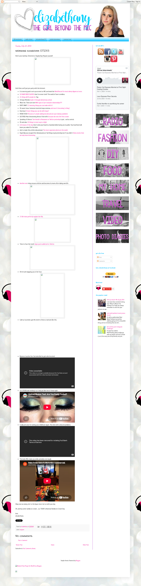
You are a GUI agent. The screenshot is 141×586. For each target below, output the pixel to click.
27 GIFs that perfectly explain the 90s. (31, 216)
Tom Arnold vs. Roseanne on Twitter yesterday (46, 119)
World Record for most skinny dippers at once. (68, 91)
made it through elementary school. (41, 100)
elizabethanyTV (41, 39)
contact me (67, 39)
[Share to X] (46, 527)
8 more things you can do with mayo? (37, 111)
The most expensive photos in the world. (55, 130)
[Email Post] (38, 526)
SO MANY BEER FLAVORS (27, 94)
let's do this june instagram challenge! (114, 328)
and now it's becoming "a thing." (60, 108)
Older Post (86, 545)
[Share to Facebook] (48, 527)
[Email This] (42, 527)
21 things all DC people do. (28, 97)
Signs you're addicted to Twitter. (45, 244)
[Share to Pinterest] (50, 527)
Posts (100, 257)
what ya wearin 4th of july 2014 (115, 300)
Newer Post (19, 545)
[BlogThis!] (44, 527)
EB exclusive (18, 39)
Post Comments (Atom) (29, 548)
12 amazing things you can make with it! (40, 105)
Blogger (78, 561)
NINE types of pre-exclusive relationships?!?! (48, 102)
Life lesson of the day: (26, 125)
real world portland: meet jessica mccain (116, 314)
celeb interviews (55, 39)
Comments (101, 261)
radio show (28, 39)
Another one (23, 183)
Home (52, 545)
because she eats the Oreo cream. (58, 116)
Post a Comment (22, 540)
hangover (22, 529)
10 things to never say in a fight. (37, 122)
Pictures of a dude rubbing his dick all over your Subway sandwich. (48, 114)
